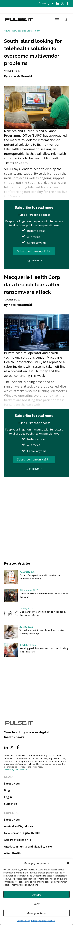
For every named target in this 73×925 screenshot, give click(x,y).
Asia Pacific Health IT (17, 840)
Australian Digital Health (20, 826)
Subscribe (10, 804)
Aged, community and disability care (28, 846)
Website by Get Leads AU (15, 769)
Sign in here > (34, 260)
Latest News (12, 783)
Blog (7, 790)
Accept (36, 894)
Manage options (36, 913)
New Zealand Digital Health (26, 30)
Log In (8, 797)
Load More (36, 487)
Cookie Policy (23, 920)
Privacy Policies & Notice (43, 920)
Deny (36, 903)
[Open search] (66, 20)
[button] (68, 863)
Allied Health (12, 853)
